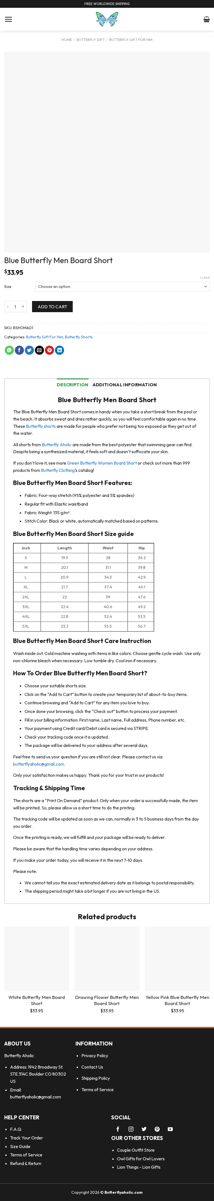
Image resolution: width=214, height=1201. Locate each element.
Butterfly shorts (41, 426)
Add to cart (52, 306)
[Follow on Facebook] (118, 1129)
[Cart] (206, 19)
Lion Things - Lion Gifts (138, 1167)
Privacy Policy (94, 1055)
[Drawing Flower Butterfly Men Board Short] (106, 958)
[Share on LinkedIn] (59, 350)
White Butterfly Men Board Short (36, 1000)
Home (67, 39)
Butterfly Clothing (57, 470)
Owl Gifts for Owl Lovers (141, 1158)
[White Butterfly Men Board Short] (36, 958)
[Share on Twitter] (29, 350)
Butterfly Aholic (57, 444)
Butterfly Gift (91, 39)
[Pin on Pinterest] (49, 350)
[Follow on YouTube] (170, 1129)
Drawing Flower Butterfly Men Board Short (107, 1000)
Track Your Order (26, 1138)
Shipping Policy (95, 1078)
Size (7, 287)
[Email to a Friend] (39, 350)
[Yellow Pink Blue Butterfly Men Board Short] (177, 958)
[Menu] (8, 19)
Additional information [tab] (125, 384)
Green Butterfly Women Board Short (102, 463)
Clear (205, 278)
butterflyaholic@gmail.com (38, 764)
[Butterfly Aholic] (107, 19)
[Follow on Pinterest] (157, 1129)
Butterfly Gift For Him (130, 39)
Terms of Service (97, 1089)
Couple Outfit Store (136, 1150)
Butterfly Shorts (79, 336)
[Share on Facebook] (19, 350)
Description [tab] (73, 384)
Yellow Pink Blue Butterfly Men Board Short (177, 1000)
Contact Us (92, 1067)
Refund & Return (25, 1163)
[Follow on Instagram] (131, 1129)
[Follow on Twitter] (144, 1129)
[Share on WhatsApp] (9, 350)
